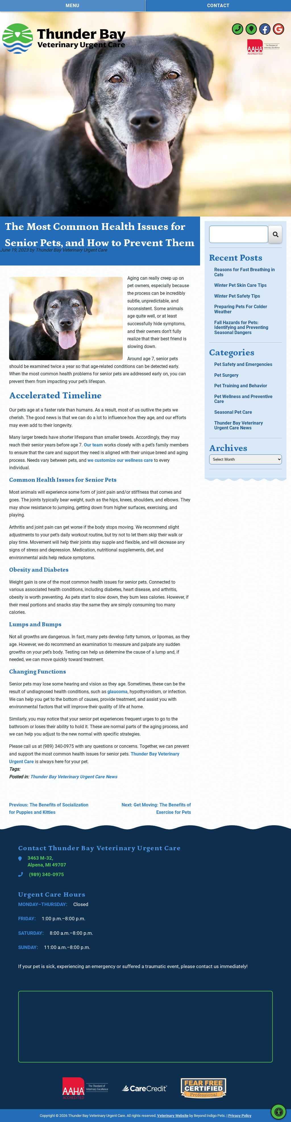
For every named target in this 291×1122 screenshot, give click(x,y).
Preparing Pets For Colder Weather (240, 309)
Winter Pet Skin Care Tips (240, 285)
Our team (93, 445)
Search (275, 234)
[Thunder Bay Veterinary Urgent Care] (64, 38)
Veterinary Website (172, 1115)
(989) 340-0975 (237, 29)
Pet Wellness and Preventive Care (243, 399)
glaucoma (117, 691)
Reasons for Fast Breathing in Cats (244, 272)
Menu (73, 5)
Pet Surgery (226, 375)
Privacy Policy (239, 1115)
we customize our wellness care (120, 460)
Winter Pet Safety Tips (237, 296)
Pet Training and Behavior (240, 385)
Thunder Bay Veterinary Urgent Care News (73, 776)
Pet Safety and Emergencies (243, 364)
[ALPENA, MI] (251, 29)
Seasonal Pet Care (233, 412)
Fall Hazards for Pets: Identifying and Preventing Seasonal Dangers (241, 327)
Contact (218, 5)
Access (278, 1112)
